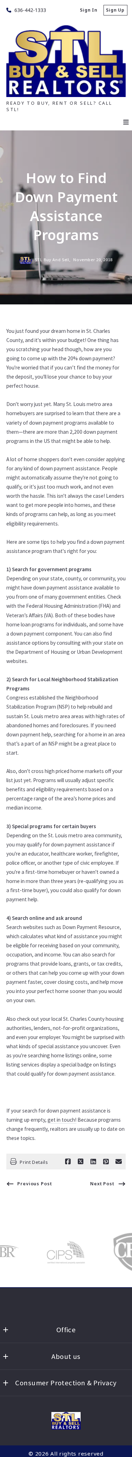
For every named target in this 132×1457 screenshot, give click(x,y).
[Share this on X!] (80, 1162)
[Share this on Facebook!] (68, 1162)
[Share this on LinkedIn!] (93, 1162)
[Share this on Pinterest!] (106, 1162)
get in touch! (62, 1119)
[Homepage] (66, 1421)
